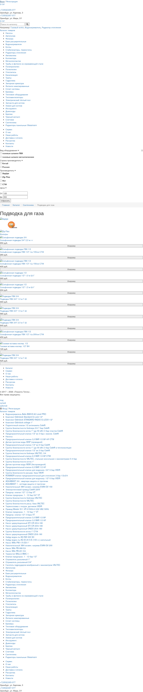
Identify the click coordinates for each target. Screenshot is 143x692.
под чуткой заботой (3, 403)
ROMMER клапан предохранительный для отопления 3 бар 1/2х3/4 (37, 475)
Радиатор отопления (51, 27)
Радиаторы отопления (16, 52)
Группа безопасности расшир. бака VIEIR (25, 472)
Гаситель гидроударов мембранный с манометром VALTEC (33, 564)
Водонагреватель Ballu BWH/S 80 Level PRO (26, 414)
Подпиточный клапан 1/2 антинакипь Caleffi (26, 425)
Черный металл (13, 116)
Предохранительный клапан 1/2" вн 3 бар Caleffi (28, 450)
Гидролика (10, 80)
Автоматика (11, 55)
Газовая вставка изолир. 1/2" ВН (14, 346)
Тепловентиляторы (14, 97)
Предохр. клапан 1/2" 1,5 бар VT (20, 492)
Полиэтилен (11, 69)
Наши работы (12, 135)
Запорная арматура (15, 83)
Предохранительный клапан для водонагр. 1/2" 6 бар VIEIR (33, 478)
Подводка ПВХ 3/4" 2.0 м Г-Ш (13, 322)
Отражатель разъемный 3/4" (19, 562)
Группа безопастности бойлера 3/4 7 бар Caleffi (27, 428)
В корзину (71, 246)
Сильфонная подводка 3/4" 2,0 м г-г (16, 240)
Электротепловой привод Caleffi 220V (23, 489)
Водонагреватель (33, 27)
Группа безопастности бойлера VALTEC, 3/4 (26, 453)
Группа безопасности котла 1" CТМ (22, 531)
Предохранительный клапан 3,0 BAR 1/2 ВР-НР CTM (30, 439)
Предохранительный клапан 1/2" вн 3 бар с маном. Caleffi (32, 433)
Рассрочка (10, 140)
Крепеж (9, 114)
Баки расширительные (16, 41)
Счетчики (10, 119)
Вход (2, 1)
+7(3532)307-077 (8, 15)
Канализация (12, 74)
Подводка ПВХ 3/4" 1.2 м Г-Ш (13, 357)
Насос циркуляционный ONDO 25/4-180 (24, 528)
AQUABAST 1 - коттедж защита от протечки (25, 483)
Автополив (10, 35)
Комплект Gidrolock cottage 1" (19, 422)
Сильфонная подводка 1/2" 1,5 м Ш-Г (17, 287)
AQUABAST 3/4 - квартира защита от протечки (27, 481)
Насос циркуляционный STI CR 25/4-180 (24, 523)
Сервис (9, 129)
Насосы (9, 33)
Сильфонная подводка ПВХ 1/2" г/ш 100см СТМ (22, 251)
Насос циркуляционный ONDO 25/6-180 (24, 534)
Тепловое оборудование (17, 94)
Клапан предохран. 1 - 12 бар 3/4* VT (23, 495)
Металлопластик (13, 61)
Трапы (8, 77)
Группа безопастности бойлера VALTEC (24, 497)
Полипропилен (12, 66)
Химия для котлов (14, 105)
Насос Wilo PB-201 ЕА (16, 551)
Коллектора (11, 58)
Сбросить (5, 200)
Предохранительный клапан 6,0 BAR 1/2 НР (26, 467)
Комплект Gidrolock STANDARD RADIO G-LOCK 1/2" (29, 419)
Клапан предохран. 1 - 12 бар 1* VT (22, 511)
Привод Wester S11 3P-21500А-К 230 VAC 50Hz (27, 509)
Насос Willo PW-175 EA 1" (17, 542)
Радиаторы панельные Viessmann (21, 125)
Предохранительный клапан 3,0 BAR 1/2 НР (26, 520)
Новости (9, 146)
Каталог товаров (7, 30)
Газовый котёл (17, 27)
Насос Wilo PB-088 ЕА (16, 548)
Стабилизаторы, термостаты (19, 49)
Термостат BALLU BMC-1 (17, 553)
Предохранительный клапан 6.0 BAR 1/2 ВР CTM (28, 456)
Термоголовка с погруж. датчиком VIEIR (24, 506)
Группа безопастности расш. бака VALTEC (25, 503)
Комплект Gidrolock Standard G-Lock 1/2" (24, 416)
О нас (8, 132)
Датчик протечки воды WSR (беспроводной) (26, 464)
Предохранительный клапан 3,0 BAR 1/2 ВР (26, 517)
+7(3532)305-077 (8, 9)
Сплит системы (13, 88)
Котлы (8, 47)
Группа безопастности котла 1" (20, 461)
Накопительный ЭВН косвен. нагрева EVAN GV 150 (29, 486)
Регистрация (12, 1)
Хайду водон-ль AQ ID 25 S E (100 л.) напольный (28, 539)
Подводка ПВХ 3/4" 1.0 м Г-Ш (13, 299)
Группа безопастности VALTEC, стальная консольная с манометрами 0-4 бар (41, 458)
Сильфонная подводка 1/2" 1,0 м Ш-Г (17, 275)
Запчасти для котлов (15, 102)
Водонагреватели (14, 44)
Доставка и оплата (14, 137)
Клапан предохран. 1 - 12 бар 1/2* (21, 556)
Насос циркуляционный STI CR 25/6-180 (24, 525)
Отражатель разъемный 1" (18, 559)
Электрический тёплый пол (18, 100)
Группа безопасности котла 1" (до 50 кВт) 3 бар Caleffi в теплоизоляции (38, 447)
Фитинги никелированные (17, 86)
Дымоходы (10, 111)
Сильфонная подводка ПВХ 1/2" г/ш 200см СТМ (22, 334)
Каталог (9, 368)
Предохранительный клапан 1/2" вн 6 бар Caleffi (28, 444)
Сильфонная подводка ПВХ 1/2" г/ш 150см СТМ (22, 263)
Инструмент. (11, 108)
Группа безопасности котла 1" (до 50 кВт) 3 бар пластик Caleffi (34, 430)
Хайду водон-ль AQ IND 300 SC (20, 537)
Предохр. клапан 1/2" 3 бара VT (20, 514)
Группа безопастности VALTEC (20, 500)
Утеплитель (11, 72)
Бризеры (10, 91)
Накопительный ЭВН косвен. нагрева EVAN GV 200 (29, 545)
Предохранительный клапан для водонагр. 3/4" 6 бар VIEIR (33, 470)
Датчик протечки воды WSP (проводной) (24, 442)
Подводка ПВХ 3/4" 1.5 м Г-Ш (13, 310)
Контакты (10, 143)
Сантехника (11, 122)
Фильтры (4, 234)
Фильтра (9, 38)
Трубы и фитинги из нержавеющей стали (24, 63)
